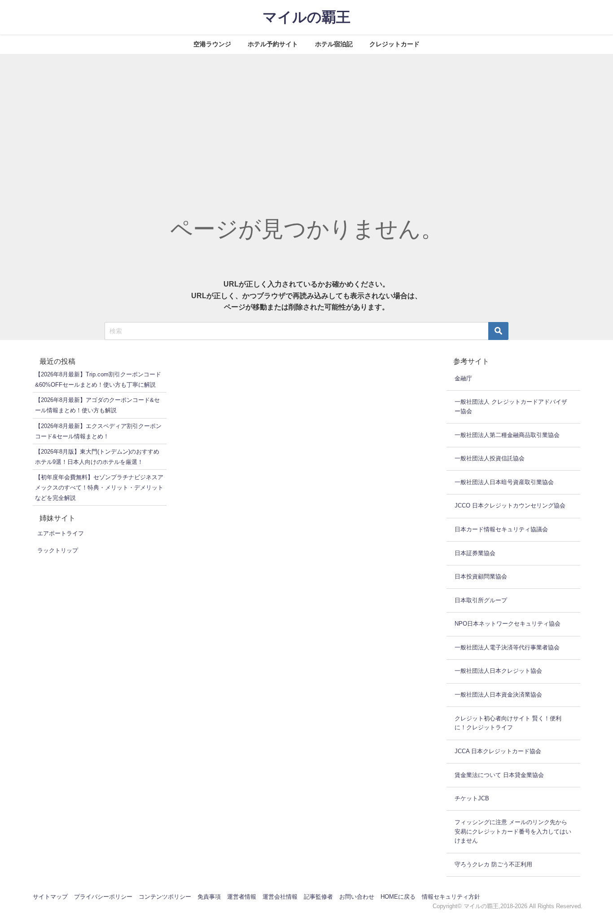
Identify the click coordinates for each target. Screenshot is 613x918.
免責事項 (209, 896)
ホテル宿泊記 (334, 44)
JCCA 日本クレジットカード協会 (498, 751)
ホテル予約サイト (273, 44)
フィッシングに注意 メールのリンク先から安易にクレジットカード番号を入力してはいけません (513, 831)
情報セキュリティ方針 (451, 896)
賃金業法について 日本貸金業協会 (499, 775)
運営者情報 (241, 896)
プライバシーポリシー (103, 896)
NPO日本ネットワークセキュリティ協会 (507, 623)
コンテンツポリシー (165, 896)
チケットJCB (472, 798)
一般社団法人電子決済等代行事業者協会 (507, 647)
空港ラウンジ (212, 44)
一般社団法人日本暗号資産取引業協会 (504, 482)
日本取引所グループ (481, 600)
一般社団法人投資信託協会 (490, 458)
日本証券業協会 (475, 553)
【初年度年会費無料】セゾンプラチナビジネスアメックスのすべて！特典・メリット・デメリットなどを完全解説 (99, 487)
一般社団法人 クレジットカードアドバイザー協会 (511, 406)
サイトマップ (50, 896)
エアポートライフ (60, 533)
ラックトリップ (57, 550)
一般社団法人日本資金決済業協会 (498, 694)
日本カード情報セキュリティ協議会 (501, 529)
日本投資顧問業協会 (481, 576)
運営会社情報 (280, 896)
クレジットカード (394, 44)
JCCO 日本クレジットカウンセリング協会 (510, 505)
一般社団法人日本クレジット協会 (498, 670)
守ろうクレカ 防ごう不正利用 (493, 864)
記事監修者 (318, 896)
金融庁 (463, 378)
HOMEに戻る (398, 896)
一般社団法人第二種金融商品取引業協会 (507, 435)
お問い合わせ (356, 896)
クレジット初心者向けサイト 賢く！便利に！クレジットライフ (508, 723)
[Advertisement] (306, 121)
